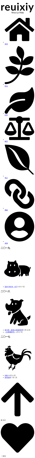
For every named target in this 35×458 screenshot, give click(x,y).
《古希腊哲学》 (10, 332)
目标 (6, 375)
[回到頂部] (17, 418)
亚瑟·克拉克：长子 (11, 287)
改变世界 (8, 377)
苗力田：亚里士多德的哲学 (14, 330)
